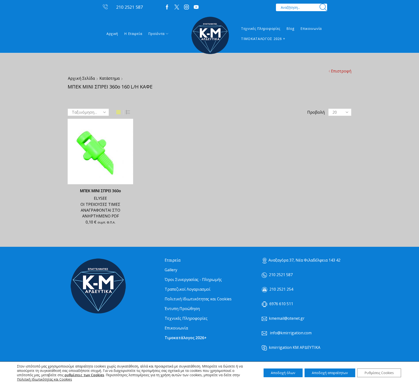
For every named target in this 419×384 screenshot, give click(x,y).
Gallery (171, 269)
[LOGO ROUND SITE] (98, 286)
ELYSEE (100, 198)
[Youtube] (196, 7)
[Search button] (323, 7)
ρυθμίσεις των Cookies (84, 375)
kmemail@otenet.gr (287, 318)
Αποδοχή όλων (283, 372)
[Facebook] (167, 7)
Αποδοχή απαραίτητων (330, 372)
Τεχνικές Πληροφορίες (260, 28)
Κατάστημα (109, 78)
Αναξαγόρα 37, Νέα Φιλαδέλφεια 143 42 (304, 260)
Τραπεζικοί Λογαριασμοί (187, 289)
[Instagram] (186, 7)
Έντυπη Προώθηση (182, 308)
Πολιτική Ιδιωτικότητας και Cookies (198, 299)
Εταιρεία (172, 260)
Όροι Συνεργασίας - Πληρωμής (193, 279)
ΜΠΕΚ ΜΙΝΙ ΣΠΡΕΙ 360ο (100, 190)
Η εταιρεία (133, 33)
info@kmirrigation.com (291, 333)
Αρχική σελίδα (81, 78)
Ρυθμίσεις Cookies (379, 372)
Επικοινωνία (311, 28)
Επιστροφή (341, 71)
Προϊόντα (156, 33)
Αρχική (112, 33)
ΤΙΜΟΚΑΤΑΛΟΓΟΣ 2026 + (263, 38)
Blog (290, 28)
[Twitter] (176, 7)
